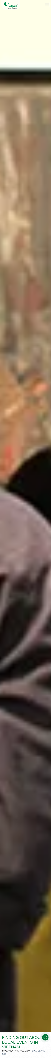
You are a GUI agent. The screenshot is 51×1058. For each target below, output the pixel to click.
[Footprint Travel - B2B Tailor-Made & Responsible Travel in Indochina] (11, 5)
